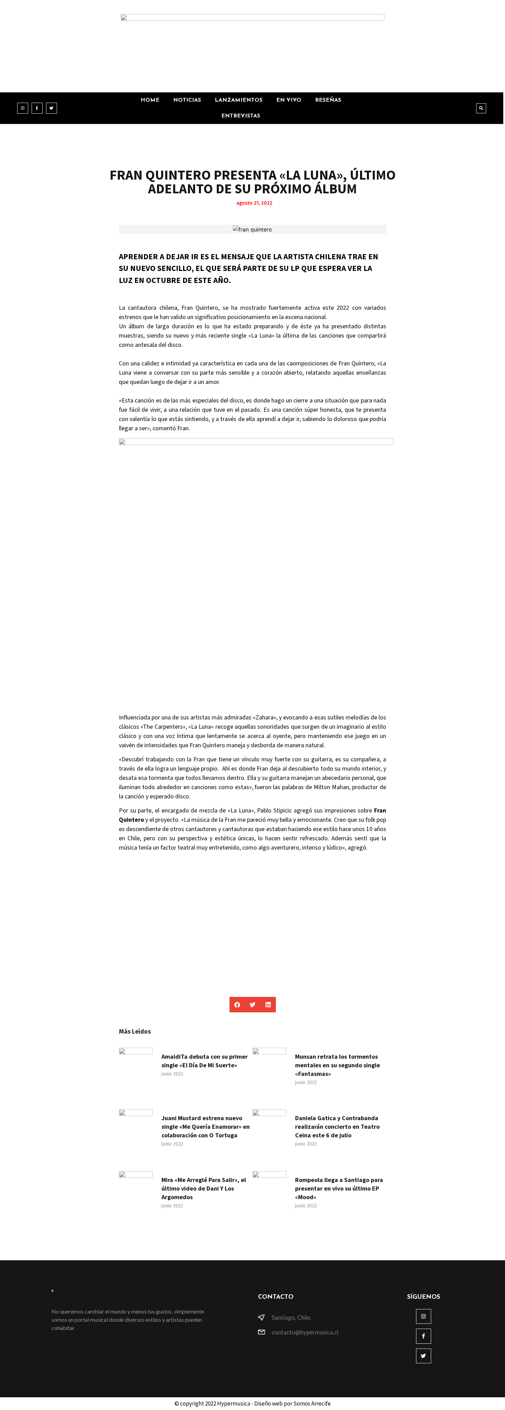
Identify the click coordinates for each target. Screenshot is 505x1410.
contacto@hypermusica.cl (305, 1332)
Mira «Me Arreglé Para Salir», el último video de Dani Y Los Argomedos (203, 1188)
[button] (481, 108)
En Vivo (288, 100)
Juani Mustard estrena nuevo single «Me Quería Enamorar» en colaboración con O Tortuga (205, 1126)
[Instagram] (22, 108)
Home (150, 100)
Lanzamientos (238, 100)
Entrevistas (240, 116)
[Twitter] (51, 108)
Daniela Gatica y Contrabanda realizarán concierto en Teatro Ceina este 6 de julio (337, 1126)
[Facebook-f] (37, 108)
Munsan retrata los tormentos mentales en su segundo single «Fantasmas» (337, 1065)
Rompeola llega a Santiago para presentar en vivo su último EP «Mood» (339, 1188)
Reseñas (328, 100)
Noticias (187, 100)
